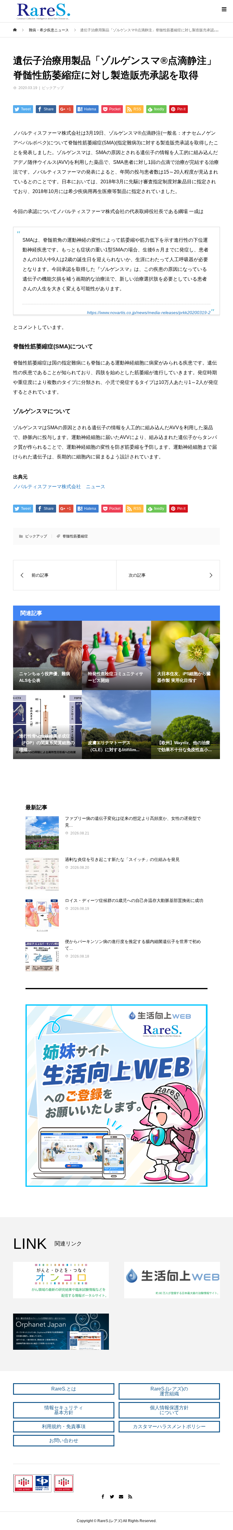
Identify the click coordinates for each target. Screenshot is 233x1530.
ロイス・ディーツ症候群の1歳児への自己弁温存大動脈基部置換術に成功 (134, 900)
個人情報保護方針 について (169, 1410)
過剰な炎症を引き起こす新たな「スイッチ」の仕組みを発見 (122, 859)
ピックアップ (53, 88)
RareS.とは (63, 1388)
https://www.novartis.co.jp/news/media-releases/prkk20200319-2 (149, 312)
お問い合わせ (63, 1440)
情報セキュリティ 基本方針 (63, 1410)
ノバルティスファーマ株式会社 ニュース (59, 486)
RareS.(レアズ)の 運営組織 (169, 1391)
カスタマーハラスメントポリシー (169, 1426)
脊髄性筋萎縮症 (75, 536)
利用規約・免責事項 (64, 1426)
